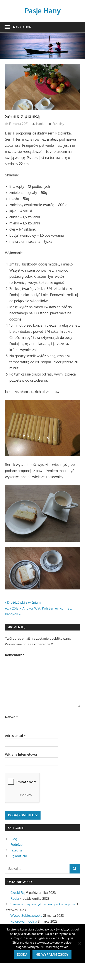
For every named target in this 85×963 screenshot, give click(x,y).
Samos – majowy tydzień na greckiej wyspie (42, 904)
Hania (40, 124)
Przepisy (58, 124)
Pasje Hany (43, 10)
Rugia (14, 898)
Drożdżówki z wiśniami (24, 602)
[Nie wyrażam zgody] (79, 943)
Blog (13, 839)
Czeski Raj (17, 893)
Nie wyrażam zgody (52, 954)
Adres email (15, 736)
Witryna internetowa (21, 754)
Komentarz (14, 655)
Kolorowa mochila (23, 921)
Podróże (16, 844)
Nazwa (11, 717)
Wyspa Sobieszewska (26, 915)
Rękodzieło (18, 856)
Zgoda (22, 954)
